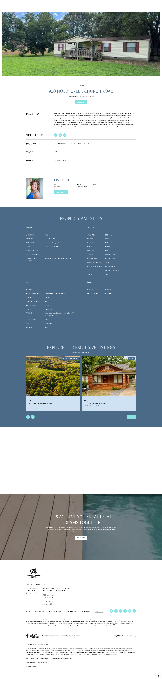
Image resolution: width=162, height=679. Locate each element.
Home (28, 611)
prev (28, 417)
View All (131, 417)
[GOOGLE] (125, 611)
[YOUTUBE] (120, 611)
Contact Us (99, 611)
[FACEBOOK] (111, 611)
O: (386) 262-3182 (31, 590)
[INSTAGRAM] (116, 611)
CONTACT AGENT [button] (61, 192)
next (33, 417)
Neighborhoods (71, 611)
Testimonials (85, 611)
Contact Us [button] (81, 538)
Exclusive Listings (55, 611)
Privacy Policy (131, 636)
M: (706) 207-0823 (31, 588)
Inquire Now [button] (81, 102)
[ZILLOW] (129, 611)
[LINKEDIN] (134, 611)
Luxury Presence (74, 636)
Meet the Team (39, 611)
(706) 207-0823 (82, 187)
